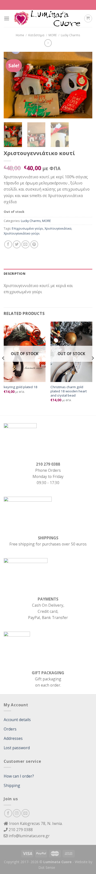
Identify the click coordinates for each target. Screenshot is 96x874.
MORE (52, 35)
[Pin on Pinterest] (34, 244)
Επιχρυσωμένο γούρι (27, 228)
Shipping (12, 785)
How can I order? (19, 776)
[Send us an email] (25, 813)
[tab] (48, 274)
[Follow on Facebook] (8, 813)
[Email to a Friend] (25, 244)
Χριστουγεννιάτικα (58, 228)
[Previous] (11, 85)
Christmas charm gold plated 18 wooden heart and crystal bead (68, 391)
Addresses (13, 738)
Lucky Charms (70, 35)
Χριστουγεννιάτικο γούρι (22, 233)
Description (14, 274)
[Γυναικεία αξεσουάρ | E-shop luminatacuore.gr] (46, 19)
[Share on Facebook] (8, 244)
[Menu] (7, 19)
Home (20, 35)
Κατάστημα (36, 35)
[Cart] (88, 18)
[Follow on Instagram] (17, 813)
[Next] (84, 85)
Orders (10, 729)
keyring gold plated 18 (20, 387)
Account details (17, 719)
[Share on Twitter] (17, 244)
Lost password (17, 747)
